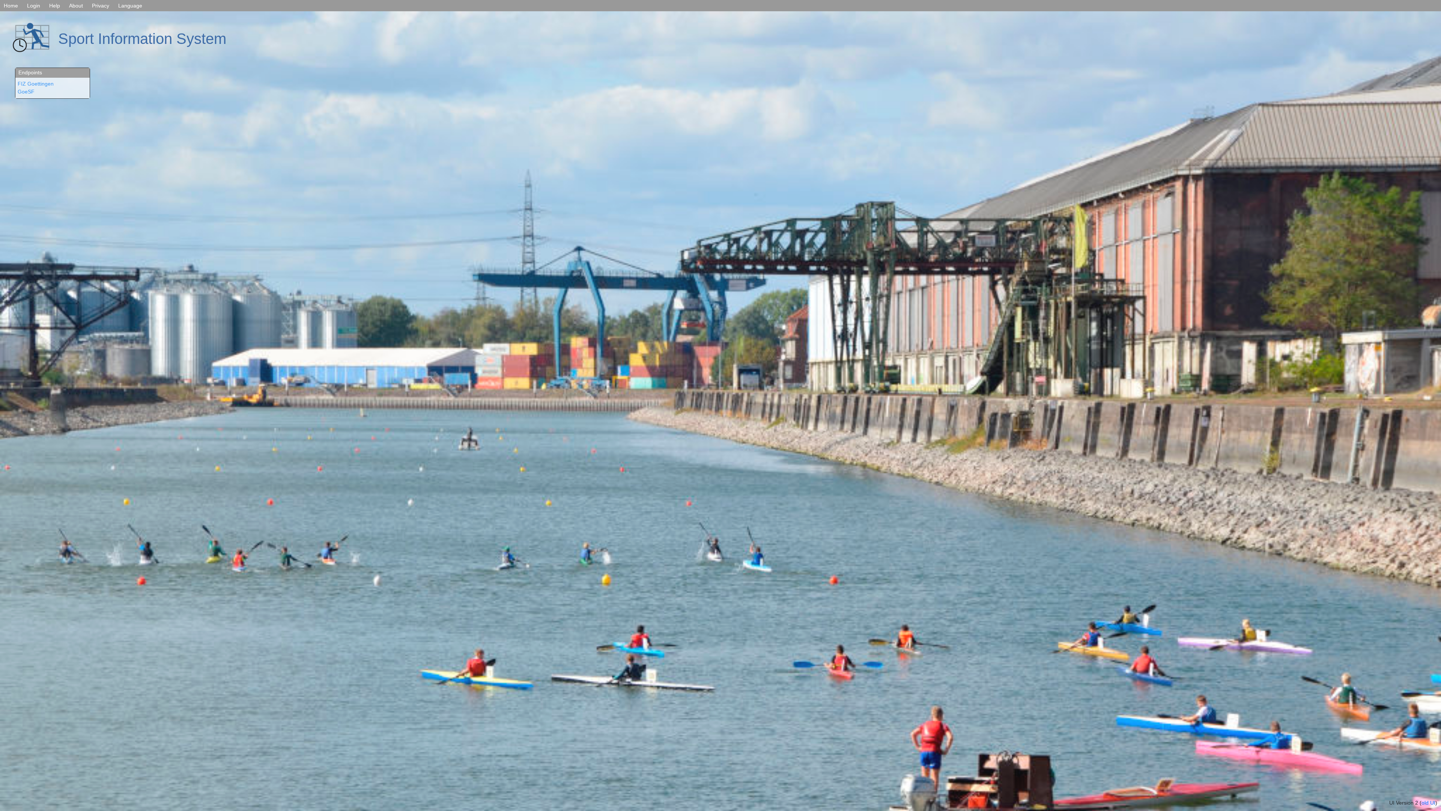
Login (33, 6)
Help (54, 6)
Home (11, 6)
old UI (1428, 803)
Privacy (100, 6)
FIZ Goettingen (36, 84)
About (76, 6)
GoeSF (26, 92)
